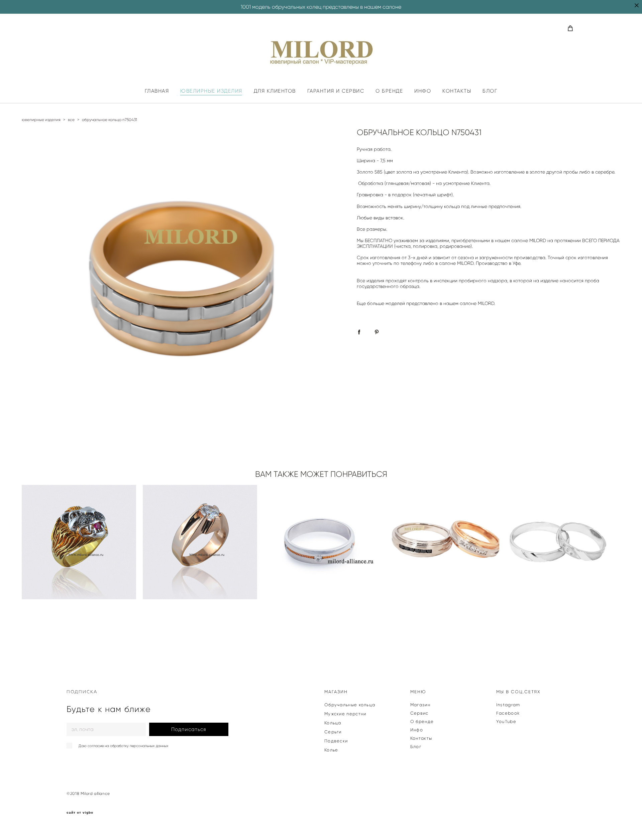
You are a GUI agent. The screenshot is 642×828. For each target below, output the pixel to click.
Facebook (508, 713)
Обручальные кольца (349, 704)
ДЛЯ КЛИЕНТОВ (275, 91)
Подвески (336, 740)
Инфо (416, 729)
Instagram (508, 704)
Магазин (420, 704)
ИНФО (422, 91)
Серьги (333, 731)
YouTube (506, 721)
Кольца (332, 722)
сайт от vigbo (80, 812)
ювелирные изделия (41, 119)
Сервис (419, 713)
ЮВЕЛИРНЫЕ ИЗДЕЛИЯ (211, 91)
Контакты (421, 738)
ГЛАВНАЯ (157, 91)
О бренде (422, 721)
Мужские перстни (345, 713)
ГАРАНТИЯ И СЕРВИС (335, 91)
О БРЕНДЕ (389, 91)
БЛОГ (490, 91)
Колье (331, 749)
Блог (415, 746)
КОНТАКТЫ (456, 91)
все (71, 119)
